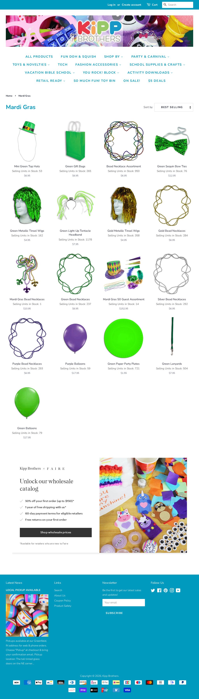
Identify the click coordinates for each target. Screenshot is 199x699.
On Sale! (131, 81)
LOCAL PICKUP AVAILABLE (23, 590)
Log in (111, 5)
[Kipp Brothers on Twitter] (153, 591)
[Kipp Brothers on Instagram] (172, 591)
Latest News (14, 583)
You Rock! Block (100, 72)
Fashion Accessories (97, 65)
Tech (62, 65)
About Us (59, 595)
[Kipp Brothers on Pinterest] (165, 591)
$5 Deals (157, 81)
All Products (39, 57)
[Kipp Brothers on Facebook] (159, 591)
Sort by (148, 107)
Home (9, 95)
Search (58, 590)
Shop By (112, 57)
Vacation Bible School (48, 72)
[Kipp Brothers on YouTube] (178, 591)
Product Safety (62, 606)
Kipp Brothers (110, 676)
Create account (131, 5)
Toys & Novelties (30, 65)
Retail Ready (49, 81)
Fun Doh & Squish (78, 57)
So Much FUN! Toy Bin (95, 81)
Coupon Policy (62, 600)
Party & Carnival (149, 57)
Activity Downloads (149, 72)
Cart (154, 5)
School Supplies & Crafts (156, 65)
